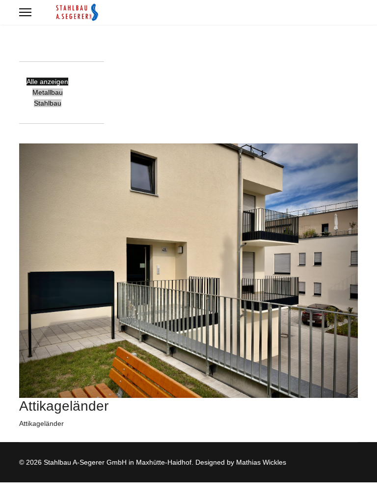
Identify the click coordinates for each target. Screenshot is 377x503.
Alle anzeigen (47, 81)
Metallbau (47, 92)
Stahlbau (47, 103)
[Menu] (25, 12)
